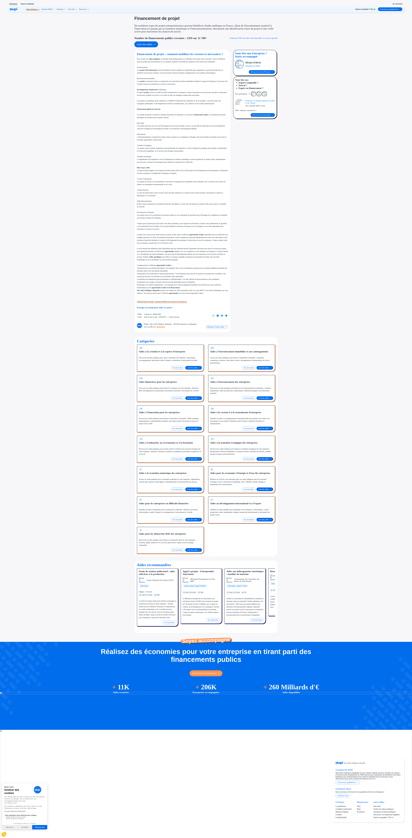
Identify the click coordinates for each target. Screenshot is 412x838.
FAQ (358, 806)
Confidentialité (341, 817)
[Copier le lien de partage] (213, 315)
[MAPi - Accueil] (13, 9)
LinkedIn (396, 829)
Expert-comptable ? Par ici (383, 817)
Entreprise (13, 4)
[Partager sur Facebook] (226, 315)
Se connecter (398, 4)
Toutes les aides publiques (383, 809)
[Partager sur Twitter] (222, 315)
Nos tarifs (377, 806)
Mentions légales (342, 812)
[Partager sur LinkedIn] (217, 315)
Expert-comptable (27, 4)
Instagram (387, 829)
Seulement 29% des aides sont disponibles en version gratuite (254, 38)
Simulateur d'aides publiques (384, 812)
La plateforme (341, 806)
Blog (358, 809)
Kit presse (361, 812)
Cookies (339, 815)
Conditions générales (344, 809)
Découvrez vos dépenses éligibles (386, 815)
